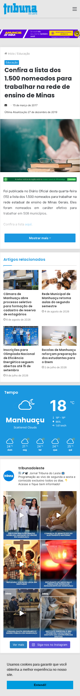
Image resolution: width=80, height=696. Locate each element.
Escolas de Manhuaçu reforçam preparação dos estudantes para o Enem (59, 356)
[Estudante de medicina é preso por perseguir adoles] (58, 564)
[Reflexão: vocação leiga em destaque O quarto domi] (21, 564)
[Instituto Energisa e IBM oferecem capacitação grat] (58, 613)
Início (11, 53)
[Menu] (75, 10)
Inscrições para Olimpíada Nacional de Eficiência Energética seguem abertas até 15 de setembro (19, 360)
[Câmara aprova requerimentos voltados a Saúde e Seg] (21, 613)
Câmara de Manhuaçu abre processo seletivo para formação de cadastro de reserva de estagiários (19, 304)
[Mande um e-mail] (5, 105)
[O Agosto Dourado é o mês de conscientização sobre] (58, 515)
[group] (40, 34)
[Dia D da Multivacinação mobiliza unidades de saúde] (21, 515)
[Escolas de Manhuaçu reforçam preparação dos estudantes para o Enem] (59, 336)
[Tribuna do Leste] (20, 9)
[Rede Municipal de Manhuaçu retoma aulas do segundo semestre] (59, 280)
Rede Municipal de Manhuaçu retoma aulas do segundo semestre (56, 300)
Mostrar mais (39, 238)
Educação (23, 53)
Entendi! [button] (40, 685)
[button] (14, 675)
